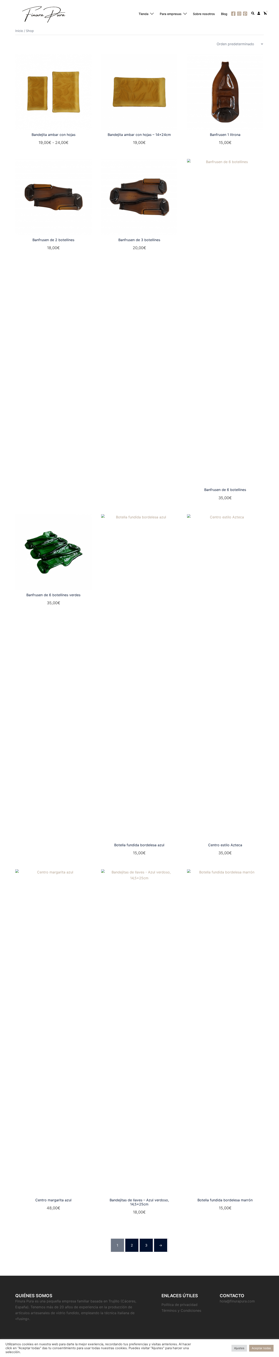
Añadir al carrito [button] (139, 143)
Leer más (227, 853)
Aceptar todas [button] (261, 1348)
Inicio (19, 31)
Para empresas (171, 14)
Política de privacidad (179, 1304)
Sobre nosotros (204, 14)
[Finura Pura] (43, 14)
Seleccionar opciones (53, 143)
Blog (224, 14)
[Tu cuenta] (259, 13)
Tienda (143, 14)
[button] (253, 13)
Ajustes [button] (239, 1348)
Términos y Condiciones (181, 1310)
